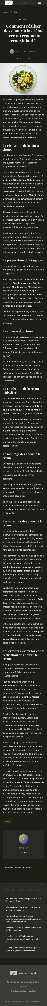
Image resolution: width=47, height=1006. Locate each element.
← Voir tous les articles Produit (17, 867)
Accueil (5, 12)
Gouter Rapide (24, 3)
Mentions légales (18, 991)
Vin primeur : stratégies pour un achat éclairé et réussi (23, 900)
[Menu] (39, 3)
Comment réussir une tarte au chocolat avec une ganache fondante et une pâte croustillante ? (23, 919)
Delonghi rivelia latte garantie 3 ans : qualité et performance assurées (23, 949)
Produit (14, 12)
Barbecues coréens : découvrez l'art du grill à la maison (23, 929)
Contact (32, 991)
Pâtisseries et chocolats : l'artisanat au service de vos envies (23, 908)
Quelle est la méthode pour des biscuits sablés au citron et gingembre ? (23, 939)
